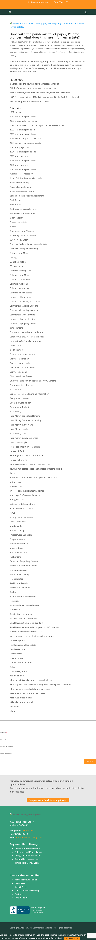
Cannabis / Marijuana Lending (24, 248)
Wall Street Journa (18, 671)
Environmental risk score (21, 385)
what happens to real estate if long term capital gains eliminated (40, 684)
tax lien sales (16, 653)
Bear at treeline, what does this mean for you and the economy (40, 92)
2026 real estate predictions (23, 169)
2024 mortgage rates (20, 147)
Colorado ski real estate (21, 292)
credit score (15, 345)
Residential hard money (21, 614)
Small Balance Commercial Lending (26, 623)
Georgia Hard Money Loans (28, 855)
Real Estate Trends (19, 583)
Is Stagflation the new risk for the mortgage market (34, 83)
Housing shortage (18, 460)
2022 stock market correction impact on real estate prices (37, 125)
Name (3, 732)
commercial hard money (26, 45)
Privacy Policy (21, 897)
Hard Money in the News (21, 424)
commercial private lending (73, 45)
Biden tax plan (16, 217)
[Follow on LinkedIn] (50, 7)
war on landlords (18, 675)
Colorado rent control (20, 283)
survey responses (18, 640)
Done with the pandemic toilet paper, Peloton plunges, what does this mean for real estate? (45, 36)
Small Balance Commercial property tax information (34, 627)
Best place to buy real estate (23, 209)
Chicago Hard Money (20, 253)
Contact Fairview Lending (27, 890)
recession (14, 601)
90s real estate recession (21, 173)
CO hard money (17, 266)
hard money (14, 52)
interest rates (16, 486)
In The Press (20, 886)
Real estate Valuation (20, 587)
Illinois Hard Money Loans (27, 862)
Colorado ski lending (57, 42)
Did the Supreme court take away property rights (33, 88)
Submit (90, 761)
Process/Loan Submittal (21, 534)
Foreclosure (15, 389)
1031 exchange (17, 112)
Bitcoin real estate (18, 222)
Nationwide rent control (21, 508)
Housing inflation (18, 451)
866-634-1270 (61, 2)
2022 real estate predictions (23, 116)
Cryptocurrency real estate (22, 354)
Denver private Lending (21, 363)
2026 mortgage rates (20, 165)
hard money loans (18, 433)
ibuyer (12, 473)
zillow (12, 711)
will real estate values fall (21, 702)
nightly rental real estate (21, 517)
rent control (15, 609)
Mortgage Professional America (25, 495)
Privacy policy (74, 938)
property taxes (16, 548)
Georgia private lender (20, 402)
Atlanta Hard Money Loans (27, 859)
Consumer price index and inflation (26, 332)
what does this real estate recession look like (31, 680)
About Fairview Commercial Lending (27, 178)
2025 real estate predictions (23, 160)
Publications (15, 556)
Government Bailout (19, 407)
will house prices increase (22, 697)
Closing (13, 257)
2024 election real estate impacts (25, 143)
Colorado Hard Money (39, 42)
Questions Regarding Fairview (24, 561)
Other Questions (18, 521)
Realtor (13, 592)
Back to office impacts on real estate (27, 195)
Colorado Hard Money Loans (28, 852)
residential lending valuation (23, 618)
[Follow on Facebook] (44, 7)
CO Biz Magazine (18, 261)
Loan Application (39, 2)
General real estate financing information (50, 49)
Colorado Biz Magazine (20, 270)
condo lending (16, 327)
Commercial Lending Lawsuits (24, 305)
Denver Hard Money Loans (27, 848)
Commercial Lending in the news (25, 301)
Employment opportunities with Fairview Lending (33, 380)
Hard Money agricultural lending (25, 416)
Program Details (17, 539)
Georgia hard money (76, 49)
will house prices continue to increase (27, 693)
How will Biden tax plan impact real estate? (30, 464)
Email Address (6, 746)
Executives (20, 883)
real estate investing (19, 574)
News (12, 512)
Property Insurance (19, 543)
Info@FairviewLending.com (29, 837)
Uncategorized (17, 658)
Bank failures (16, 200)
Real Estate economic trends (23, 565)
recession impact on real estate (24, 605)
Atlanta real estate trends (22, 191)
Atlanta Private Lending (21, 187)
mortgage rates (17, 499)
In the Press (15, 482)
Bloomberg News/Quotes (22, 231)
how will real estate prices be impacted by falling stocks (36, 468)
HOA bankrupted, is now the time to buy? (29, 101)
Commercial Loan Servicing (22, 314)
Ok (66, 938)
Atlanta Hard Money (19, 182)
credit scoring (16, 349)
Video (12, 667)
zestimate (14, 706)
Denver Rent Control (19, 371)
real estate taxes (18, 579)
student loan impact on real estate (26, 631)
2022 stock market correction (24, 121)
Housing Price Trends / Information (63, 52)
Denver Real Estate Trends (22, 367)
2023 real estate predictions (23, 134)
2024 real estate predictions (23, 151)
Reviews (18, 894)
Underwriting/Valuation (21, 662)
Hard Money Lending (20, 429)
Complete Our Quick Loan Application (48, 800)
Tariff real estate (17, 649)
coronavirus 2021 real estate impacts (27, 341)
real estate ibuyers (18, 570)
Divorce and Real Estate (21, 376)
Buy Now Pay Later (19, 239)
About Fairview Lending (26, 879)
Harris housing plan (19, 442)
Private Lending (17, 530)
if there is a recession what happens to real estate (33, 477)
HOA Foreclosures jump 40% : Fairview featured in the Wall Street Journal (44, 97)
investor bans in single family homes (27, 490)
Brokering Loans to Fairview (23, 235)
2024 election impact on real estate (26, 138)
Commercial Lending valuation (49, 45)
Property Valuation (18, 552)
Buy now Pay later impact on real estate (28, 244)
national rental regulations (22, 504)
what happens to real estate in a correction (30, 689)
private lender (16, 526)
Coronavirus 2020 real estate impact (27, 336)
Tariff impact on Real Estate (23, 645)
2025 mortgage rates (20, 156)
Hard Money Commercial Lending (34, 52)
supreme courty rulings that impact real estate (32, 636)
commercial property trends (21, 49)
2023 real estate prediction (22, 129)
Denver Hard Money (19, 358)
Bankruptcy (15, 204)
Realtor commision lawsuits (23, 596)
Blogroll (13, 226)
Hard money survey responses (24, 438)
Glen (14, 42)
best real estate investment (23, 213)
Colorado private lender (21, 279)
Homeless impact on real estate (25, 446)
